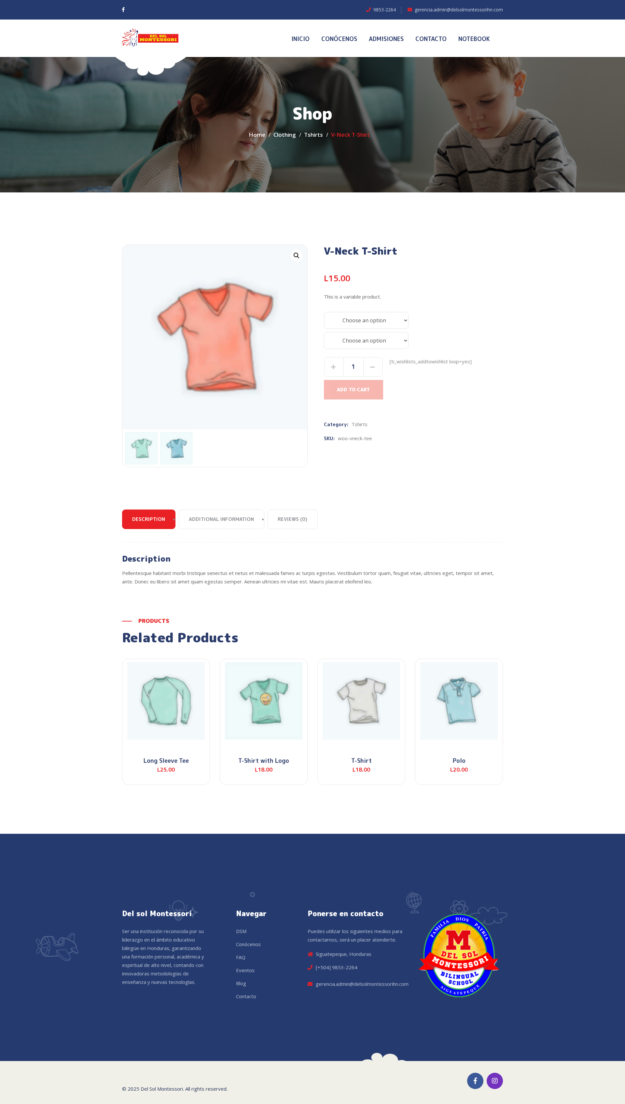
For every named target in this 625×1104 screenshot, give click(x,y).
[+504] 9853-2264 (336, 967)
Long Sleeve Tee (166, 761)
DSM (241, 931)
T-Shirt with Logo (263, 761)
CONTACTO (431, 39)
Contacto (246, 996)
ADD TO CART (353, 389)
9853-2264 (384, 10)
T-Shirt (361, 761)
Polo (459, 761)
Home (257, 134)
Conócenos (248, 944)
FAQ (240, 957)
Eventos (245, 970)
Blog (241, 983)
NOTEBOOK (474, 39)
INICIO (300, 39)
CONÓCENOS (339, 39)
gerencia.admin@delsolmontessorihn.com (459, 10)
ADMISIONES (386, 39)
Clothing (284, 134)
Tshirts (313, 134)
